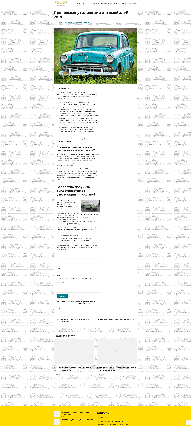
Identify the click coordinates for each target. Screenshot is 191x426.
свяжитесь (64, 102)
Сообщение (60, 282)
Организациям (118, 3)
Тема (58, 275)
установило (77, 161)
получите (63, 109)
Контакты (128, 3)
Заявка (134, 3)
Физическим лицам (105, 3)
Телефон (59, 261)
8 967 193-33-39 (82, 3)
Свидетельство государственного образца (76, 111)
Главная (94, 3)
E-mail (58, 268)
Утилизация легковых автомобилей (78, 22)
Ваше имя (60, 254)
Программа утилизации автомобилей (70, 308)
